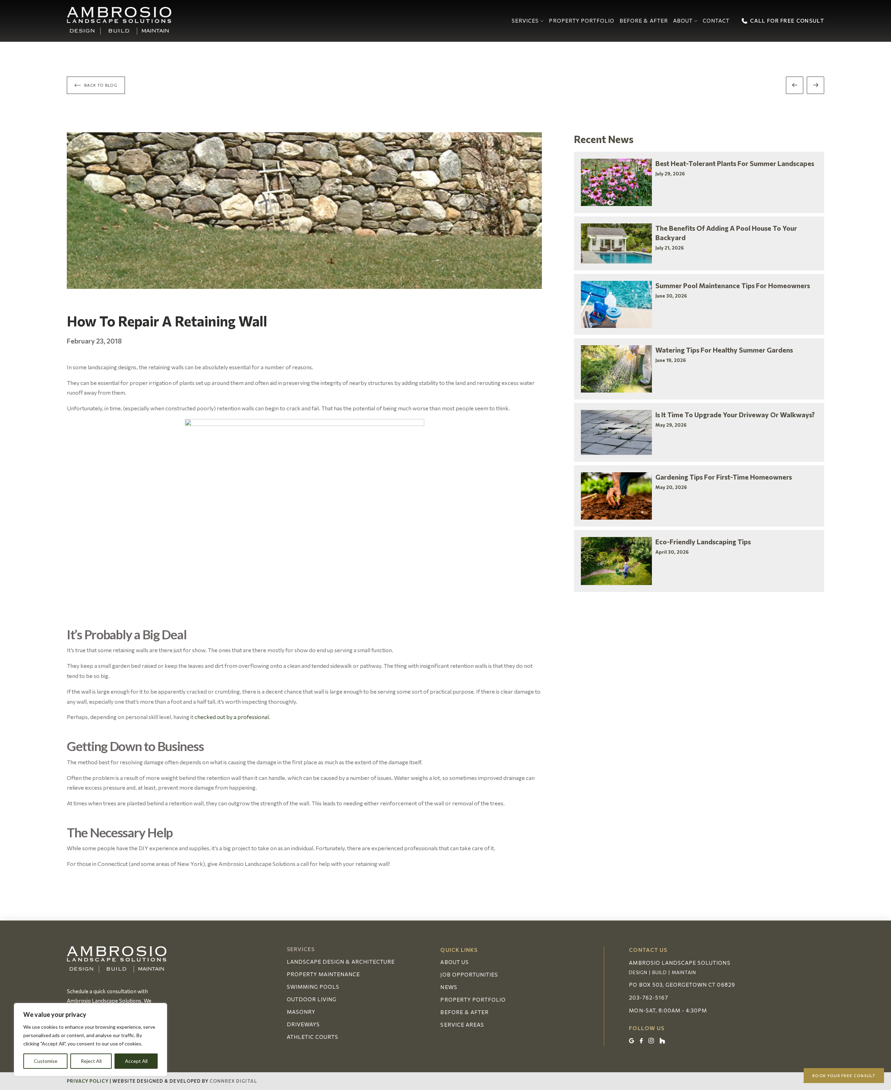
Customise (45, 1061)
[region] (90, 1039)
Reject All (91, 1061)
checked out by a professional (232, 716)
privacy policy (88, 1081)
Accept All (136, 1061)
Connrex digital (233, 1081)
